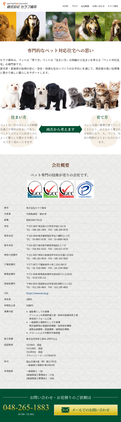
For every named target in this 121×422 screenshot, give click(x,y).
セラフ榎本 (113, 6)
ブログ (75, 6)
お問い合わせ (98, 6)
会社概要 (85, 6)
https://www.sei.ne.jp (37, 293)
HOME (65, 6)
